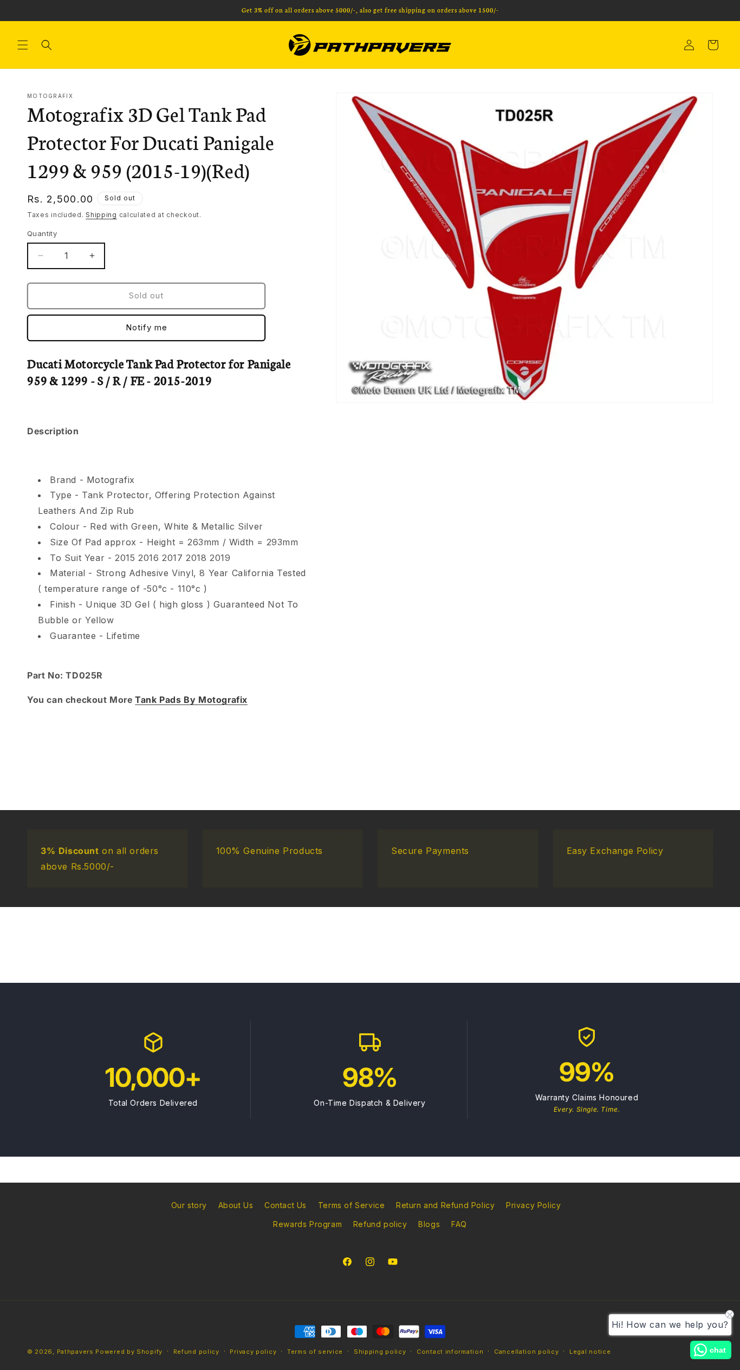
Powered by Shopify (129, 1351)
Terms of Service (351, 1205)
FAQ (459, 1224)
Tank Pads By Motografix (191, 699)
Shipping (101, 215)
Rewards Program (307, 1224)
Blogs (429, 1224)
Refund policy (380, 1224)
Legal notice (590, 1351)
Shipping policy (380, 1351)
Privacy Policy (533, 1205)
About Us (236, 1205)
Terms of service (315, 1351)
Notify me (146, 327)
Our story (189, 1205)
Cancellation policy (526, 1351)
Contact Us (285, 1205)
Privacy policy (253, 1351)
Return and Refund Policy (445, 1205)
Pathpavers (76, 1351)
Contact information (450, 1351)
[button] (23, 45)
